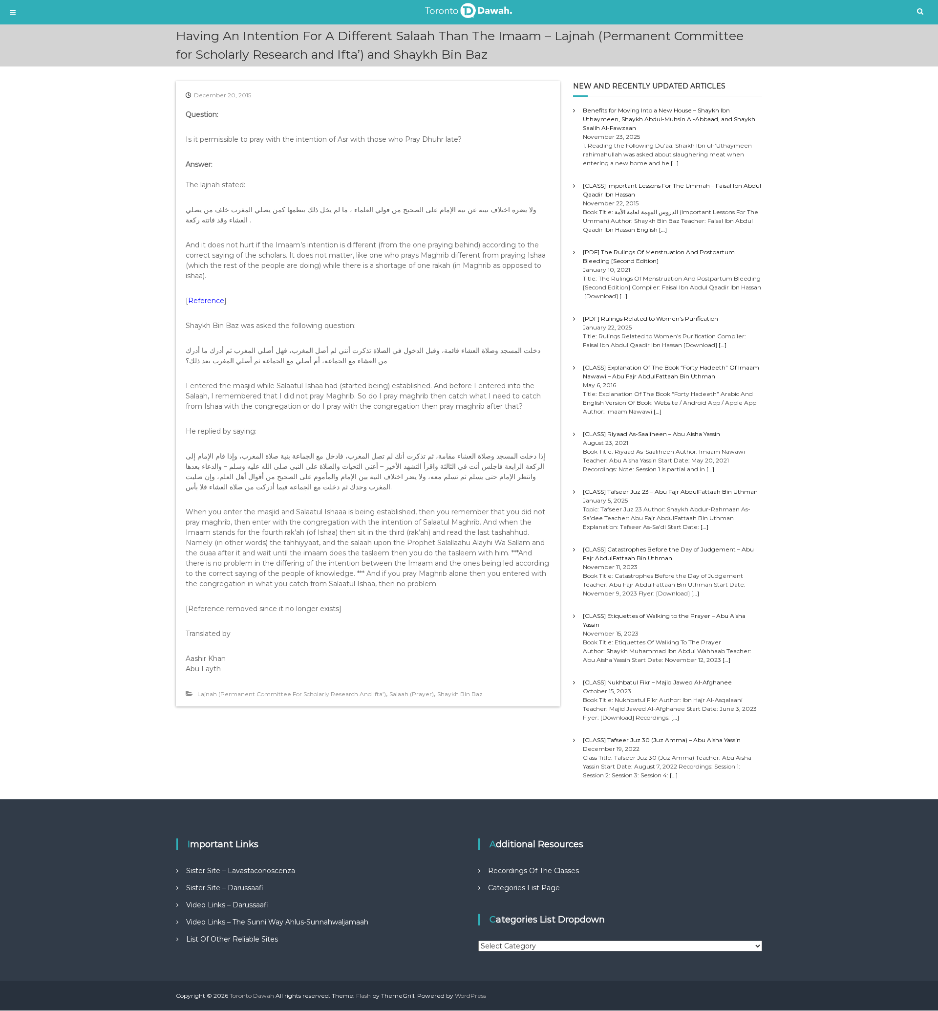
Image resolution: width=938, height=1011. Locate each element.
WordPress (470, 995)
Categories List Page (524, 887)
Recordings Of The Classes (533, 870)
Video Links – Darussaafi (227, 905)
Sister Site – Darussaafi (224, 887)
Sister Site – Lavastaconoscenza (240, 870)
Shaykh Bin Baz (460, 694)
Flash (363, 995)
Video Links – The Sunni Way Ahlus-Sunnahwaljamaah (277, 922)
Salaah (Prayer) (411, 694)
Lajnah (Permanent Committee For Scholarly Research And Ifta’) (291, 694)
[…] (675, 163)
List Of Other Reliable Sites (232, 939)
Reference (206, 300)
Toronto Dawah (252, 995)
